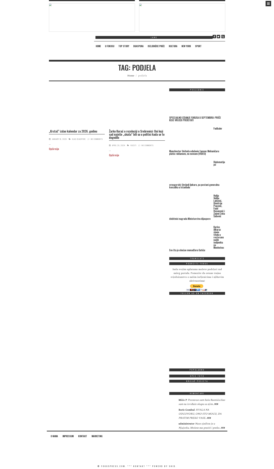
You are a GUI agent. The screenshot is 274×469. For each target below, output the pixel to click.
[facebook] (214, 36)
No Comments (97, 139)
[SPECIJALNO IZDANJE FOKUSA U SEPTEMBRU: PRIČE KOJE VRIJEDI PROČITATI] (190, 105)
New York (186, 46)
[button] (92, 17)
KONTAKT (139, 466)
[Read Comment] (172, 402)
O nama (54, 436)
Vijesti (133, 145)
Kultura (173, 46)
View (216, 403)
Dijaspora (138, 46)
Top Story (123, 46)
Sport (198, 46)
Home (98, 46)
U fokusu (109, 46)
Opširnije (54, 149)
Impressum (68, 436)
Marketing (97, 436)
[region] (92, 17)
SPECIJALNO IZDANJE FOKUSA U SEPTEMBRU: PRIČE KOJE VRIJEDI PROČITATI (195, 119)
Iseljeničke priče (156, 46)
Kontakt (82, 436)
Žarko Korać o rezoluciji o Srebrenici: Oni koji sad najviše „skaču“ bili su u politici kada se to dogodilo (137, 134)
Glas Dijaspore (79, 139)
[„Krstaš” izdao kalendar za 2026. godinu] (77, 107)
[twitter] (218, 36)
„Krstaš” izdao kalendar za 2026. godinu (73, 131)
